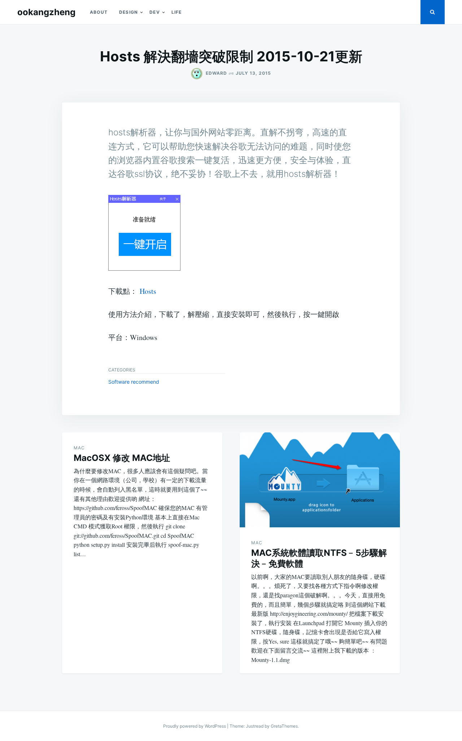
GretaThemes (284, 726)
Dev (154, 12)
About (99, 12)
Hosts (148, 291)
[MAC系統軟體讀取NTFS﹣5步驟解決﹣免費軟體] (320, 479)
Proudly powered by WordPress (195, 726)
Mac (79, 447)
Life (176, 12)
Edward (216, 73)
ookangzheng (46, 12)
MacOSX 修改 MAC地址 (122, 458)
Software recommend (133, 382)
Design (128, 12)
